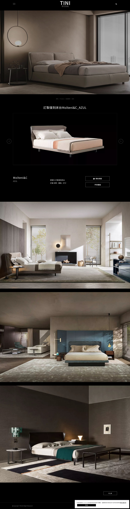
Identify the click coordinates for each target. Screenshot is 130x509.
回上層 (110, 493)
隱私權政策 (123, 502)
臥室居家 (68, 99)
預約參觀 (98, 178)
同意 (86, 505)
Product (62, 99)
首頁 (57, 99)
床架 (73, 99)
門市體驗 (98, 185)
